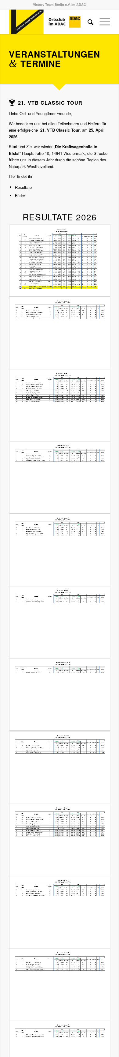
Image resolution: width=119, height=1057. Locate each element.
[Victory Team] (49, 21)
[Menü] (101, 21)
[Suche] (87, 21)
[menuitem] (87, 21)
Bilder (20, 195)
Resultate (23, 187)
